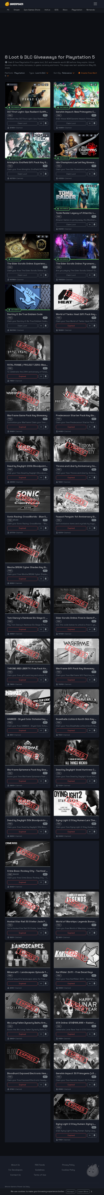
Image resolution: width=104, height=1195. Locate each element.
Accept (70, 1191)
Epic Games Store (32, 10)
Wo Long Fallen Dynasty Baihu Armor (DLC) (31, 1022)
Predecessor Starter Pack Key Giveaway (78, 415)
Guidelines (40, 1170)
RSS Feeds (40, 1165)
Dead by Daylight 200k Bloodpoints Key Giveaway (35, 466)
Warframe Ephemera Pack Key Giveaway (29, 769)
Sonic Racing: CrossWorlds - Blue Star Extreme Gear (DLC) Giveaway (45, 516)
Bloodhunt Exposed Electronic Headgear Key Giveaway (38, 1073)
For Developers (15, 1170)
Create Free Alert (89, 73)
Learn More (83, 1191)
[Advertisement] (54, 31)
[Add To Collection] (41, 123)
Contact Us (15, 1175)
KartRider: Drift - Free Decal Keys (74, 972)
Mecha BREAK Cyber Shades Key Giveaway (30, 567)
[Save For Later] (45, 123)
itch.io (47, 10)
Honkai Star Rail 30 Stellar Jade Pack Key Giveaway (36, 921)
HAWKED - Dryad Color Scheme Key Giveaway (32, 719)
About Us (15, 1165)
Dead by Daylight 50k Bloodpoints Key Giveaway (34, 820)
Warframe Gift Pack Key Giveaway (75, 668)
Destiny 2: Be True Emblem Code (25, 314)
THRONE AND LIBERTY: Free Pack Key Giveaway (32, 668)
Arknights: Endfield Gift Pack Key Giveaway (31, 162)
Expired (71, 325)
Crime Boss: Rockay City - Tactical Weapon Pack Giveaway (39, 870)
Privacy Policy (68, 1165)
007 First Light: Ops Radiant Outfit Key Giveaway (34, 111)
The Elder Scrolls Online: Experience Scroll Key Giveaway (38, 263)
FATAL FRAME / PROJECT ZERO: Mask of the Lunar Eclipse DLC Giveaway (46, 364)
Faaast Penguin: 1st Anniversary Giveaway (79, 516)
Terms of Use (40, 1175)
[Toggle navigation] (95, 3)
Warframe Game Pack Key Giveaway (27, 415)
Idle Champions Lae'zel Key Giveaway (76, 162)
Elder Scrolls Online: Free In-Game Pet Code (80, 617)
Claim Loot (22, 123)
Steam (17, 10)
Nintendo (91, 10)
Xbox (65, 10)
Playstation (77, 10)
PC (8, 10)
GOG (56, 10)
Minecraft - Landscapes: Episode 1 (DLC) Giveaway (35, 972)
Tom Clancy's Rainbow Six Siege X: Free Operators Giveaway (40, 617)
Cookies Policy (68, 1170)
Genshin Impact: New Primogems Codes (77, 111)
